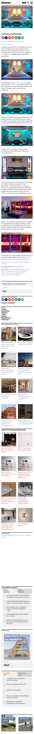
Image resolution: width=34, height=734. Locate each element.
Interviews (5, 311)
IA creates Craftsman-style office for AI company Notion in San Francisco (18, 596)
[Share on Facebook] (3, 38)
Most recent (21, 591)
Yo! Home (13, 84)
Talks (3, 314)
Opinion (4, 313)
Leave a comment (7, 44)
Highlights (10, 716)
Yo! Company (21, 271)
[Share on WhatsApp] (22, 37)
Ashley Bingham (18, 267)
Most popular (7, 591)
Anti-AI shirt (24, 719)
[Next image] (30, 18)
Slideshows (17, 275)
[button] (28, 2)
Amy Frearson (6, 41)
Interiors (4, 273)
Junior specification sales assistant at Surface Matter (18, 696)
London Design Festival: (9, 47)
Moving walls (24, 269)
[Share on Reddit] (12, 38)
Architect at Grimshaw (14, 690)
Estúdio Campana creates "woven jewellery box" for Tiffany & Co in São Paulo (17, 620)
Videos (4, 316)
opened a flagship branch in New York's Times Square (16, 258)
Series (3, 309)
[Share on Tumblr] (19, 38)
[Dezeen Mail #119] (23, 3)
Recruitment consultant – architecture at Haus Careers (16, 702)
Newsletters (6, 318)
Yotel (9, 54)
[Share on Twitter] (6, 38)
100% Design (20, 83)
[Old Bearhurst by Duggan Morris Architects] (25, 3)
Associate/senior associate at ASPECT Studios (16, 679)
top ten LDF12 (13, 269)
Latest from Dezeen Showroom (13, 430)
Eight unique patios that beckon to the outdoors (17, 615)
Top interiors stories (9, 588)
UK (11, 275)
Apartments (5, 275)
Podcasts (5, 319)
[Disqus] (17, 561)
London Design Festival (16, 273)
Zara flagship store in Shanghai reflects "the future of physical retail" (16, 607)
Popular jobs (7, 674)
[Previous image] (3, 18)
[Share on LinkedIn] (16, 38)
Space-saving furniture (8, 271)
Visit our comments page (9, 535)
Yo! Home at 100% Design (11, 34)
